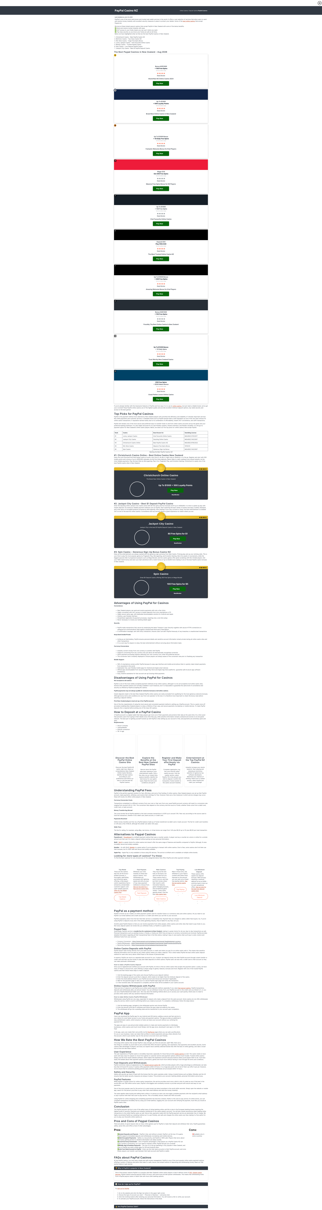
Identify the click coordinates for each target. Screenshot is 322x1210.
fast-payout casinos (184, 988)
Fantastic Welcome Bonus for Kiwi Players (161, 149)
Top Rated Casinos (122, 898)
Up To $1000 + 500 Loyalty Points (175, 485)
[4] (161, 168)
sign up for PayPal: (123, 1188)
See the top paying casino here (179, 883)
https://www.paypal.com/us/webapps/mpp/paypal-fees (149, 945)
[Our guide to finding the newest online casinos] (161, 867)
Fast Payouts (141, 893)
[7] (161, 273)
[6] (161, 238)
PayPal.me (151, 1032)
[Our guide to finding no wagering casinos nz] (199, 867)
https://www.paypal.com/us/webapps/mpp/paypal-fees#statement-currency (156, 941)
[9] (161, 343)
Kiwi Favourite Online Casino (161, 219)
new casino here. (161, 894)
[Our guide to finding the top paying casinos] (180, 867)
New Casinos (161, 899)
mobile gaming (179, 1054)
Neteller (132, 847)
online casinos (177, 406)
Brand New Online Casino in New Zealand (161, 114)
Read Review (161, 75)
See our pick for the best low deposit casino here (198, 889)
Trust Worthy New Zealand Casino (161, 359)
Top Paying (180, 889)
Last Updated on (123, 17)
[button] (319, 3)
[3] (161, 133)
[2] (161, 98)
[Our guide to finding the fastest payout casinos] (142, 867)
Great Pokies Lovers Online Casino (161, 394)
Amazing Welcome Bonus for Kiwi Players (161, 289)
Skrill (120, 842)
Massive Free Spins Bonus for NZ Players (161, 184)
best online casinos (189, 21)
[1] (161, 63)
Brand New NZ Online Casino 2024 (161, 79)
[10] (161, 378)
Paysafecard (128, 837)
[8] (161, 308)
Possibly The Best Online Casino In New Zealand (161, 324)
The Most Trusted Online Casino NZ (161, 254)
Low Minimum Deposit (200, 896)
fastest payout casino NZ (152, 1065)
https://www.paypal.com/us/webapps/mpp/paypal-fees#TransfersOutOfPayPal (156, 943)
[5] (161, 203)
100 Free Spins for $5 (177, 584)
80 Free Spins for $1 (178, 533)
